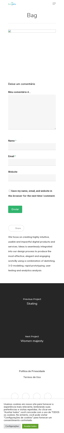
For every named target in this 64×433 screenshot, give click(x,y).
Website (12, 171)
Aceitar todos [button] (30, 426)
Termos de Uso (32, 377)
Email (12, 156)
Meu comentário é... (19, 92)
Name (12, 140)
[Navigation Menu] (54, 3)
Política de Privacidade (32, 371)
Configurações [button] (12, 426)
